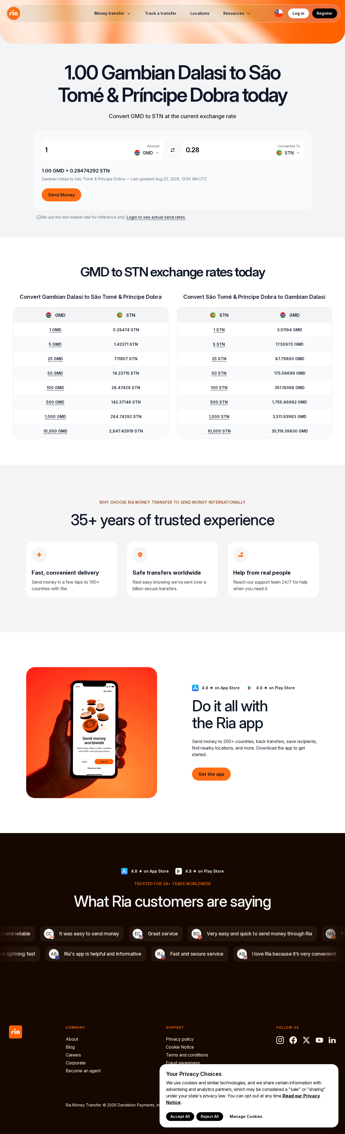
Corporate (76, 1063)
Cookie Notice (180, 1047)
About (72, 1039)
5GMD (55, 344)
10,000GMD (55, 431)
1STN (219, 329)
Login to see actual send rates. (156, 217)
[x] (306, 1040)
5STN (219, 344)
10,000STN (219, 431)
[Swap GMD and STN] (172, 150)
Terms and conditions (187, 1055)
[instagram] (280, 1040)
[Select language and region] (279, 13)
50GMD (55, 373)
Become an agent (83, 1070)
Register (325, 13)
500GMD (55, 402)
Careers (73, 1055)
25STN (219, 358)
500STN (219, 402)
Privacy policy (180, 1039)
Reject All (210, 1116)
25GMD (55, 358)
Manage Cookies (246, 1116)
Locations (199, 13)
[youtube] (319, 1040)
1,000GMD (55, 416)
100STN (219, 387)
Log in (298, 13)
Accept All (180, 1116)
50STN (219, 373)
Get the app (211, 774)
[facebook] (293, 1040)
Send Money (61, 195)
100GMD (55, 387)
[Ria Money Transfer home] (13, 13)
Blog (70, 1047)
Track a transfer (160, 13)
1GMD (55, 329)
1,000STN (219, 416)
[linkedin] (332, 1040)
